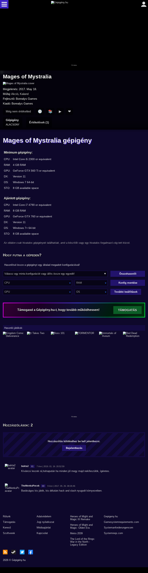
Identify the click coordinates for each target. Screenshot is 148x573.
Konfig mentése (128, 282)
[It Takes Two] (38, 334)
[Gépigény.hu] (73, 4)
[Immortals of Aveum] (110, 334)
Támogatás (9, 522)
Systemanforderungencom (118, 527)
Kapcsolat (42, 533)
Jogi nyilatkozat (45, 522)
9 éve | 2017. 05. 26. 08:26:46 (61, 486)
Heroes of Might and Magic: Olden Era (81, 526)
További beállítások (125, 291)
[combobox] (37, 283)
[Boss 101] (62, 334)
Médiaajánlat (44, 527)
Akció (14, 94)
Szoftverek (9, 533)
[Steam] (13, 552)
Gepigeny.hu (111, 516)
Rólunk (7, 516)
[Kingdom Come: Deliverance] (14, 334)
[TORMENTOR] (86, 334)
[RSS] (5, 552)
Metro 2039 (76, 533)
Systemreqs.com (113, 533)
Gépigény (12, 122)
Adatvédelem (44, 516)
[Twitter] (22, 552)
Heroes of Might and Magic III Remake (81, 518)
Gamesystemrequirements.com (121, 522)
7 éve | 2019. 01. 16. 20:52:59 (50, 466)
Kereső (7, 527)
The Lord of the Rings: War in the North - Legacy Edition (82, 541)
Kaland (24, 94)
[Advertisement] (74, 40)
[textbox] (37, 283)
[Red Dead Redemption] (134, 334)
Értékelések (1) (39, 122)
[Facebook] (30, 552)
